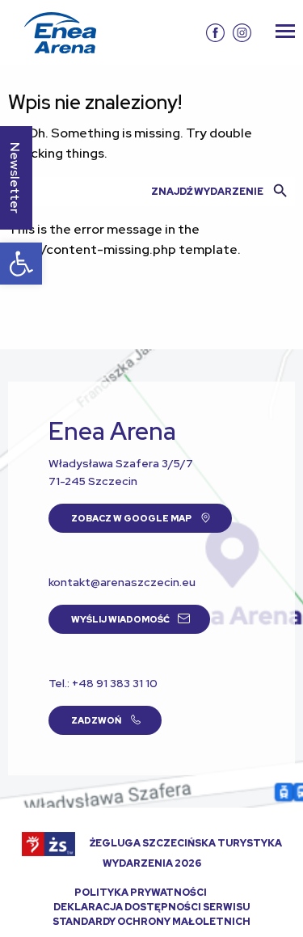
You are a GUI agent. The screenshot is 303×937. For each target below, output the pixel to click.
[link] (21, 264)
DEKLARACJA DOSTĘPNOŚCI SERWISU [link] (151, 907)
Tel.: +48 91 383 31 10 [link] (103, 683)
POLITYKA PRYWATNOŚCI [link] (140, 892)
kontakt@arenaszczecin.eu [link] (122, 582)
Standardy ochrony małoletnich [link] (151, 921)
